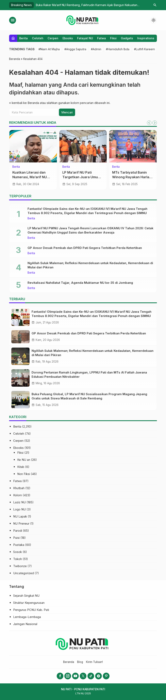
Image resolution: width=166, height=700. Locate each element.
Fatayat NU (85, 38)
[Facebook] (60, 676)
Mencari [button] (67, 112)
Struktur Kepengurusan (29, 603)
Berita (23, 38)
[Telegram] (98, 676)
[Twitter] (83, 676)
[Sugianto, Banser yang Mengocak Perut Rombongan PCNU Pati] (33, 146)
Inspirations (145, 38)
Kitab (20, 467)
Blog (80, 662)
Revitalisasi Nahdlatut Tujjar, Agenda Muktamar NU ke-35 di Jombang (80, 283)
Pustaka (18, 545)
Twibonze (20, 566)
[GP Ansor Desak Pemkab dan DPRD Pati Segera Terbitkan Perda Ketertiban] (20, 336)
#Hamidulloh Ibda (117, 49)
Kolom (116, 166)
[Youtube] (75, 676)
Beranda (68, 662)
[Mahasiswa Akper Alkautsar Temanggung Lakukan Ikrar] (83, 146)
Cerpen (53, 38)
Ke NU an (23, 460)
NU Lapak (20, 516)
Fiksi (113, 38)
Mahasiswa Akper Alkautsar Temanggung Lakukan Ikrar (81, 177)
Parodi (17, 530)
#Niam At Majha (49, 49)
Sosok (17, 552)
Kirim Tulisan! (94, 662)
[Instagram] (67, 676)
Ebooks (68, 38)
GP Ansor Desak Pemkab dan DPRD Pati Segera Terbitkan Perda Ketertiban (85, 248)
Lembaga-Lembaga (27, 617)
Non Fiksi (23, 474)
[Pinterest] (106, 676)
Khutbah (18, 488)
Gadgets (127, 38)
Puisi (16, 538)
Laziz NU (19, 502)
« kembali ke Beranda (24, 103)
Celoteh (37, 38)
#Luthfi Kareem (144, 49)
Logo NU (19, 509)
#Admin (96, 49)
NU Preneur (21, 523)
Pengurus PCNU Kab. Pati (31, 610)
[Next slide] (154, 123)
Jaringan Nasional (25, 624)
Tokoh (17, 559)
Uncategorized (23, 573)
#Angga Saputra (75, 49)
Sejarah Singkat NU (26, 596)
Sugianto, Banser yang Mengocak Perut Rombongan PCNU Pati (31, 177)
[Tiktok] (90, 676)
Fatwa (101, 38)
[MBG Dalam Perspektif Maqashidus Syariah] (133, 146)
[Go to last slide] (149, 123)
